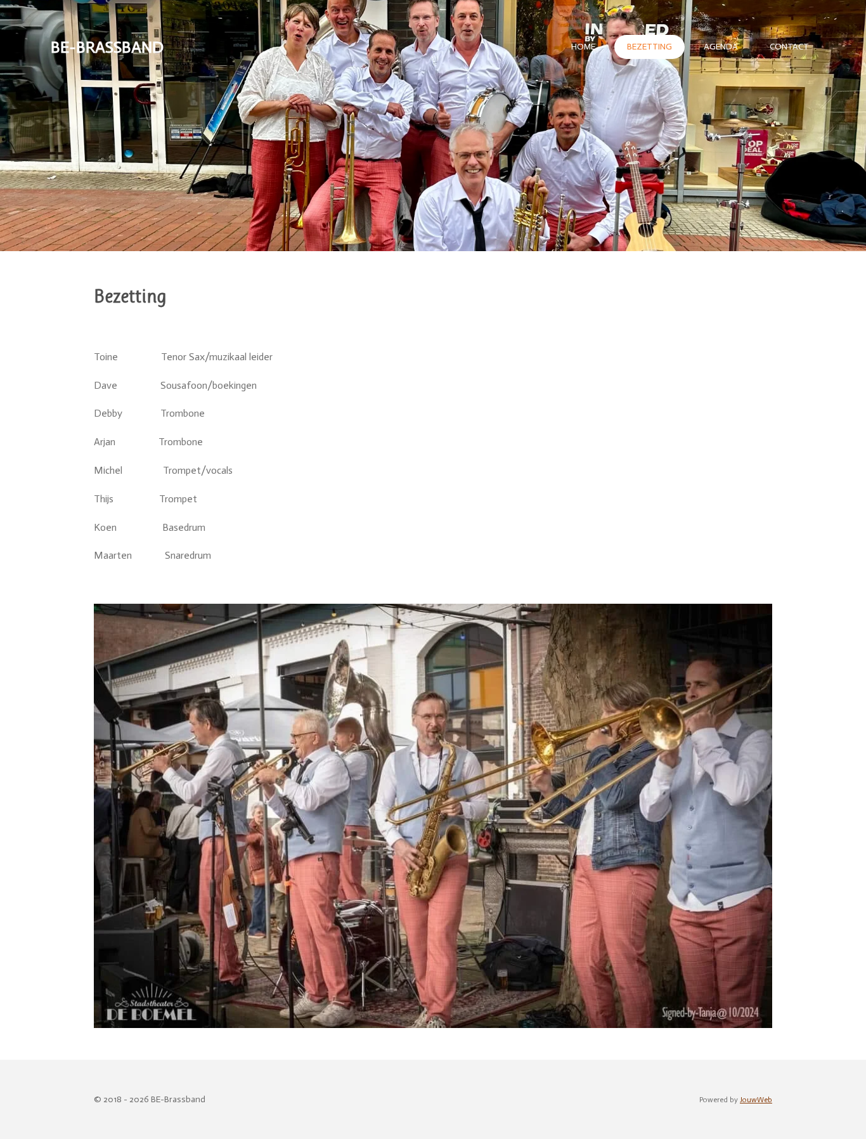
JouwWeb (756, 1099)
